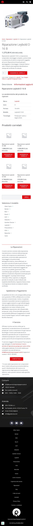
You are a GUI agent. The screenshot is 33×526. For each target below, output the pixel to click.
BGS (6, 212)
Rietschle (7, 233)
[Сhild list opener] (12, 206)
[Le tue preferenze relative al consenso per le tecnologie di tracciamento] (2, 523)
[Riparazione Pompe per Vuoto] (2, 2)
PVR (6, 230)
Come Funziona (16, 477)
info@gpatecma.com (11, 414)
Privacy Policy (16, 501)
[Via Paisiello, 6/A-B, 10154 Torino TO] (3, 408)
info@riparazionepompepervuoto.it (12, 352)
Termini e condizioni (16, 505)
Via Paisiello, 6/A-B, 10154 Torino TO (16, 408)
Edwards (7, 220)
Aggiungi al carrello (17, 73)
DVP (6, 217)
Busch (6, 214)
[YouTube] (16, 423)
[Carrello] (30, 2)
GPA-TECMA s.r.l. (10, 405)
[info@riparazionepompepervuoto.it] (3, 384)
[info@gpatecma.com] (3, 414)
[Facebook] (12, 423)
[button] (23, 2)
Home (3, 39)
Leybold (15, 39)
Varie (6, 236)
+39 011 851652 (9, 387)
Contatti (16, 497)
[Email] (21, 423)
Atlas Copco (8, 206)
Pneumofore (8, 228)
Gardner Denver (9, 222)
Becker (7, 209)
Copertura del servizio (16, 481)
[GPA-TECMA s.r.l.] (3, 405)
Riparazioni (9, 39)
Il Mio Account (16, 493)
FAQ (16, 489)
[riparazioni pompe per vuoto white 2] (16, 512)
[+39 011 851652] (3, 387)
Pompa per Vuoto (16, 79)
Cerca (26, 197)
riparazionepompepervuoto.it (16, 519)
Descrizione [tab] (7, 84)
